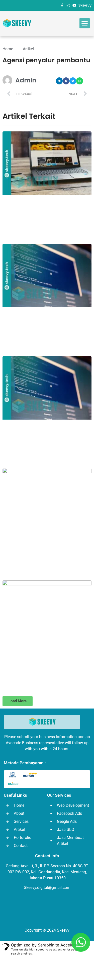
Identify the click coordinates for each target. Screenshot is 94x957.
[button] (84, 23)
